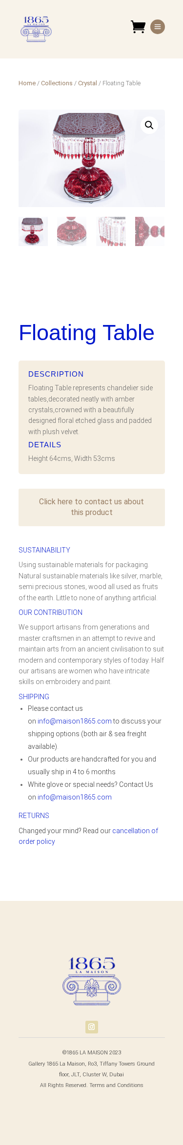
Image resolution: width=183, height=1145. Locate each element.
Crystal (87, 83)
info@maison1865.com (75, 721)
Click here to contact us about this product (91, 507)
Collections (57, 83)
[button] (149, 125)
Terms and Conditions (116, 1085)
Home (27, 83)
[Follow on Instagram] (91, 1027)
